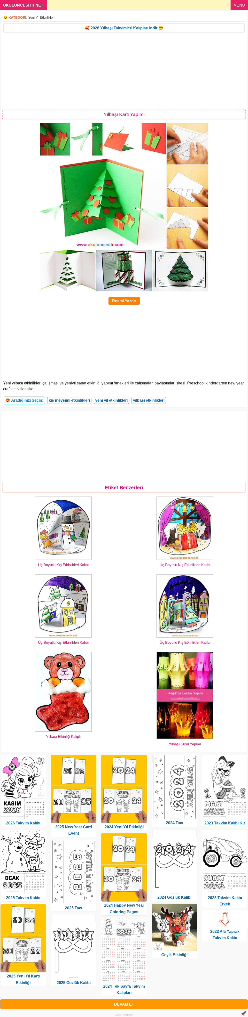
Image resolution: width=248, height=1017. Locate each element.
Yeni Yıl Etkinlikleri (41, 17)
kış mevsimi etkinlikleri (69, 400)
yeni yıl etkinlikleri (111, 400)
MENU (239, 5)
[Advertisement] (124, 71)
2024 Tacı (174, 823)
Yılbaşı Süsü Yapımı (185, 744)
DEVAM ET (124, 1004)
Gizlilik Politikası (124, 1014)
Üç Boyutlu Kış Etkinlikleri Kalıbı (63, 565)
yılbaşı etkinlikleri (148, 400)
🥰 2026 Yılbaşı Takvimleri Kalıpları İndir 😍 (124, 28)
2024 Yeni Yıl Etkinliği (124, 827)
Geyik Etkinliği (174, 955)
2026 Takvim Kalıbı (23, 823)
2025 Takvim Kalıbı (23, 898)
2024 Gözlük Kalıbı (174, 897)
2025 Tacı (73, 908)
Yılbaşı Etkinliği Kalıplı (63, 736)
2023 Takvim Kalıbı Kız (224, 823)
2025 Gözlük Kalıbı (74, 983)
